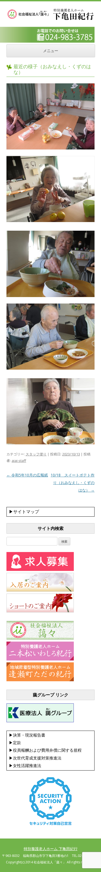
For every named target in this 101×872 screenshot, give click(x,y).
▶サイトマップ (24, 512)
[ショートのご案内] (40, 611)
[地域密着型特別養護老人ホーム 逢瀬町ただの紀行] (40, 679)
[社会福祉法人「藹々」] (40, 638)
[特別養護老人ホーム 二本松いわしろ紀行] (40, 659)
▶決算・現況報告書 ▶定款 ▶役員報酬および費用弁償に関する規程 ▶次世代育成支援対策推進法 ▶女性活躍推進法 (45, 750)
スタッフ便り (36, 454)
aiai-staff (19, 460)
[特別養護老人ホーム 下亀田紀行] (50, 19)
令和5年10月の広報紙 (27, 475)
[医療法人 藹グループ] (40, 720)
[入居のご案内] (40, 590)
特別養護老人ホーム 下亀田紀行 (51, 848)
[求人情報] (40, 569)
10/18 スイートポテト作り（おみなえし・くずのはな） (73, 482)
